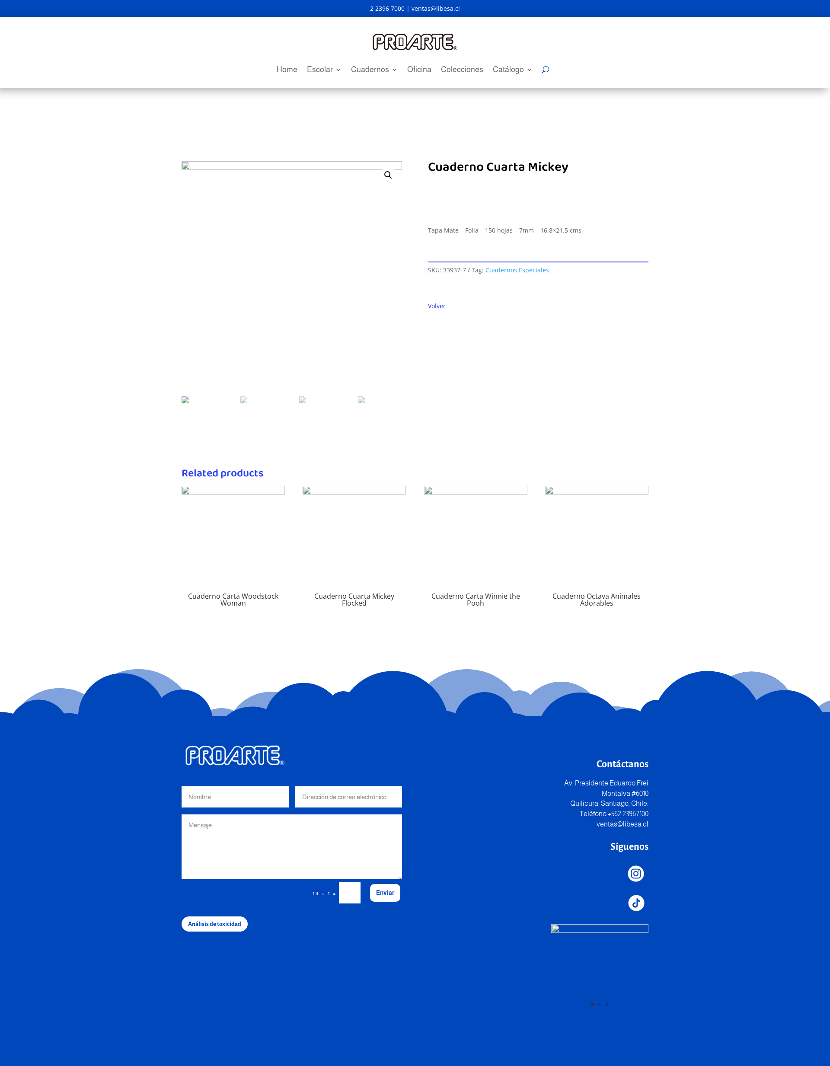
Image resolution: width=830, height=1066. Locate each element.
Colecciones (462, 70)
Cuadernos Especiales (517, 270)
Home (287, 70)
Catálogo (508, 70)
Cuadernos (370, 70)
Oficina (419, 70)
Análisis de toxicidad (214, 924)
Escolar (320, 70)
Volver (437, 306)
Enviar (385, 892)
